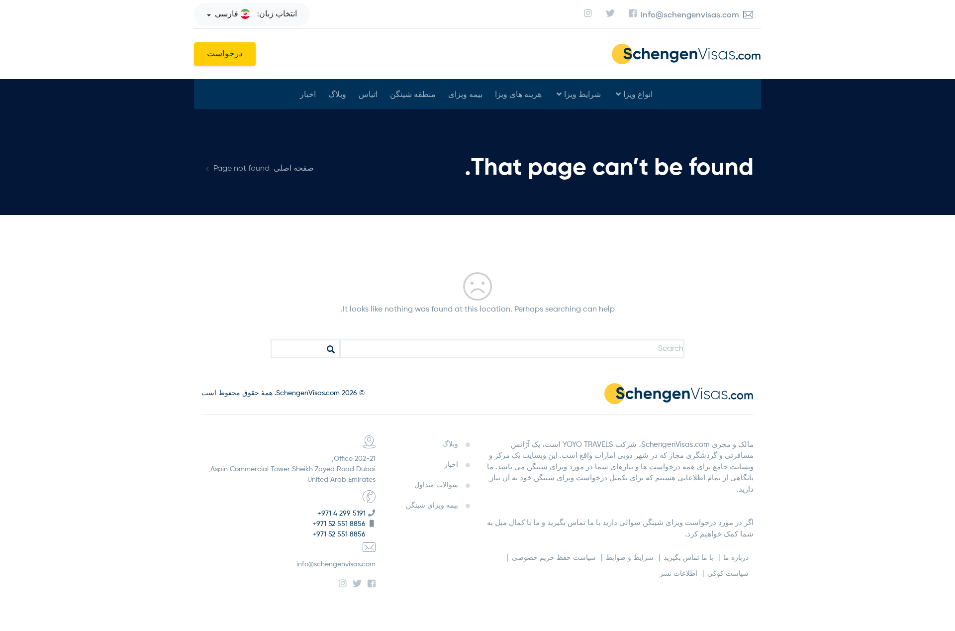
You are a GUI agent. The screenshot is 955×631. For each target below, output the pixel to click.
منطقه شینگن (413, 94)
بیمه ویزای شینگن (432, 505)
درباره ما (736, 557)
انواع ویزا (638, 94)
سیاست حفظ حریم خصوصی (554, 557)
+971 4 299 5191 (341, 513)
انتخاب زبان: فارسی (256, 14)
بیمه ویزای (465, 94)
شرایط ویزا (582, 94)
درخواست (225, 54)
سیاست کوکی (728, 573)
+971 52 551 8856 (339, 524)
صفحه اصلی (294, 169)
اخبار (308, 94)
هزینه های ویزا (518, 94)
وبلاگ (337, 94)
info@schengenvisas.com (336, 564)
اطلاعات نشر (678, 573)
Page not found (241, 169)
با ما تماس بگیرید (688, 557)
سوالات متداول (436, 485)
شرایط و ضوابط (630, 557)
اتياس (368, 94)
